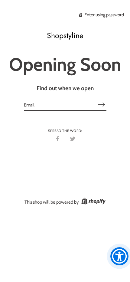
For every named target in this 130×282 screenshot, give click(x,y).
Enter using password (103, 15)
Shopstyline (65, 35)
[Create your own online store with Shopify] (93, 202)
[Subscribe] (101, 104)
